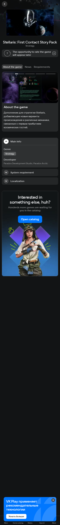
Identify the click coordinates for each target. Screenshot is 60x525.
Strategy (30, 46)
